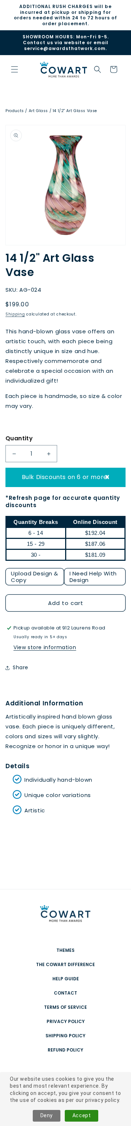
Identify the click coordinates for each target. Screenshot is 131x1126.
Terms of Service (65, 1007)
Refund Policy (65, 1050)
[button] (98, 69)
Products (14, 111)
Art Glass (38, 111)
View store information (44, 647)
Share (20, 667)
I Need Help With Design (93, 577)
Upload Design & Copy (34, 577)
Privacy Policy (66, 1021)
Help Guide (65, 979)
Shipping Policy (65, 1036)
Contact (65, 993)
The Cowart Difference (65, 964)
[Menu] (15, 69)
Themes (65, 950)
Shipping (15, 314)
